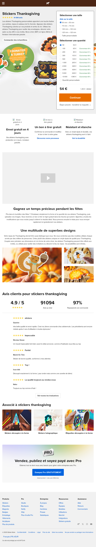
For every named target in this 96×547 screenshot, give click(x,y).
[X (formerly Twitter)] (83, 524)
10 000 (64, 76)
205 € (74, 62)
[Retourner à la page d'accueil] (48, 3)
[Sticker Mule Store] (78, 524)
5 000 (64, 73)
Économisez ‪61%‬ (85, 52)
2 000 (64, 66)
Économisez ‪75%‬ (85, 59)
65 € (74, 48)
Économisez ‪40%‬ (85, 48)
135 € (74, 59)
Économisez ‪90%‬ (85, 77)
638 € (74, 73)
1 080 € (73, 76)
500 (63, 59)
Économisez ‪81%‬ (85, 63)
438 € (74, 69)
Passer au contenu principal (1, 1)
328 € (74, 66)
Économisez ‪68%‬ (85, 55)
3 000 (64, 69)
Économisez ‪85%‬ (85, 66)
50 (63, 45)
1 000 (64, 62)
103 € (74, 55)
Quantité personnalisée (71, 80)
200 (63, 52)
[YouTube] (91, 524)
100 (63, 48)
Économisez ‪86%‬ (85, 70)
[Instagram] (87, 524)
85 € (74, 52)
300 (63, 55)
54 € (74, 45)
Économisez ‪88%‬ (85, 73)
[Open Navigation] (3, 3)
